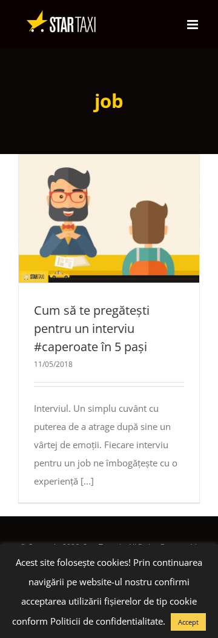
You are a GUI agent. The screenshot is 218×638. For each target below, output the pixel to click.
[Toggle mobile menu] (193, 24)
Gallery (131, 218)
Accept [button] (188, 621)
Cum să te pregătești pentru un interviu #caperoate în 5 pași (87, 218)
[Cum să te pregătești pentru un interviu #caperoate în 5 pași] (109, 219)
